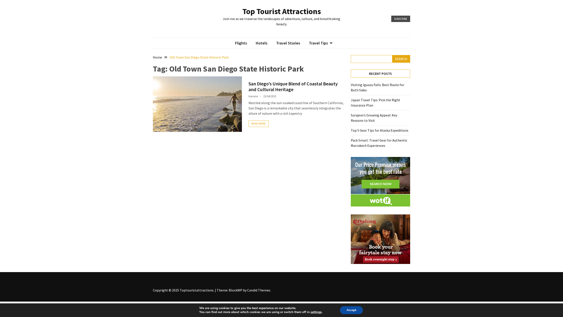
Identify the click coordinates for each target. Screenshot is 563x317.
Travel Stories (288, 43)
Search (401, 59)
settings (316, 312)
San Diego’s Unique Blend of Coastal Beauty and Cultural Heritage (293, 86)
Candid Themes (258, 290)
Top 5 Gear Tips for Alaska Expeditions (379, 130)
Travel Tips (318, 43)
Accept (351, 310)
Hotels (261, 43)
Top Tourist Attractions (281, 11)
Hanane (253, 96)
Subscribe (400, 19)
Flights (241, 43)
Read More (258, 123)
